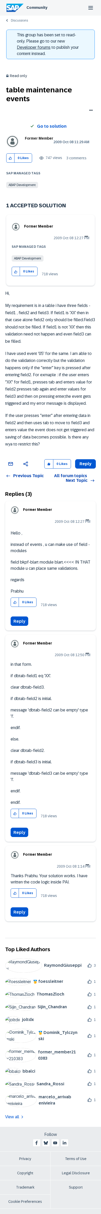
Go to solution (52, 126)
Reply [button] (85, 464)
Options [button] (90, 110)
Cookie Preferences (25, 1201)
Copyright (25, 1173)
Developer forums (34, 47)
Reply (19, 621)
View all (12, 1117)
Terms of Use (75, 1159)
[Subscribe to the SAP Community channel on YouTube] (55, 1143)
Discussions (19, 20)
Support (76, 1187)
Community (36, 7)
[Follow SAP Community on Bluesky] (46, 1143)
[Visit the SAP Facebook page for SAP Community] (36, 1143)
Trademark (25, 1187)
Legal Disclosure (76, 1173)
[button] (10, 158)
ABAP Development (22, 185)
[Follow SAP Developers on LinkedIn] (64, 1143)
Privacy (25, 1159)
